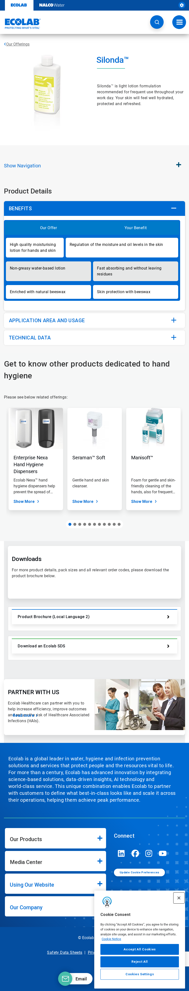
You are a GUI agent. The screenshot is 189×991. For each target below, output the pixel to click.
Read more (23, 715)
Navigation (22, 166)
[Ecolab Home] (20, 23)
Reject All (139, 961)
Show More (24, 501)
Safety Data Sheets (64, 952)
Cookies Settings (140, 974)
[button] (157, 22)
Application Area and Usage (47, 320)
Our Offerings (18, 44)
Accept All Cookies (140, 949)
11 (119, 524)
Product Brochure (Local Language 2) (54, 616)
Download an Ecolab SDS (41, 646)
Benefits (20, 208)
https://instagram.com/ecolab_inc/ (149, 853)
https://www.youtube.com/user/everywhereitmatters (163, 853)
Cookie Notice (111, 939)
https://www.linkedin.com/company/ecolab (121, 853)
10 (114, 524)
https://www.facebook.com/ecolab (135, 853)
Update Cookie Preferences (139, 872)
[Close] (178, 898)
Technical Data (30, 338)
